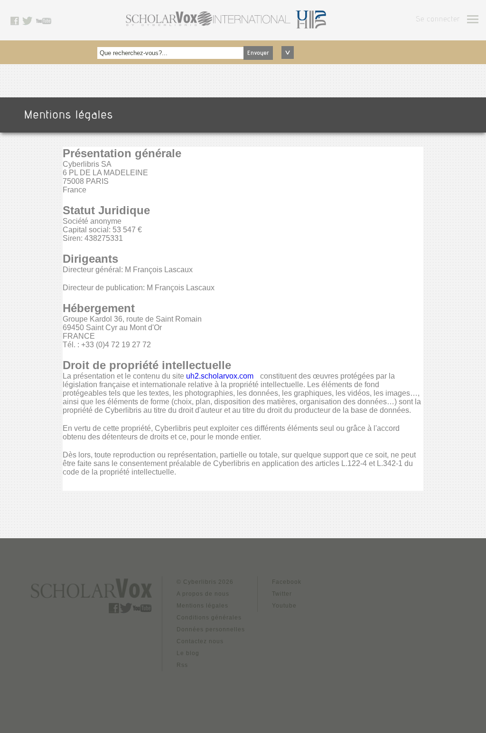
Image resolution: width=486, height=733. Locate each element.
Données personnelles (211, 629)
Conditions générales (209, 617)
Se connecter (438, 20)
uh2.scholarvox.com (219, 376)
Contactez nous (200, 641)
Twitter (282, 593)
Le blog (188, 653)
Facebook (286, 582)
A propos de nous (203, 593)
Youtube (284, 605)
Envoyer (258, 53)
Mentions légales (202, 605)
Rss (182, 665)
